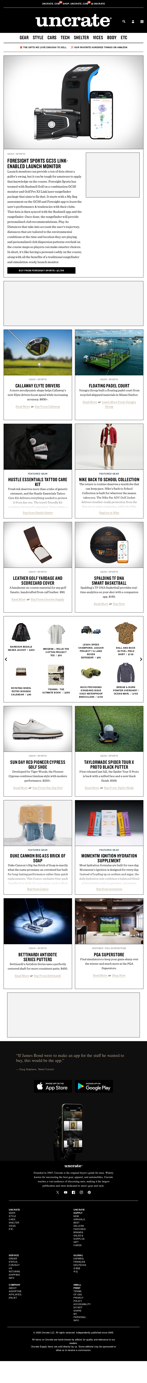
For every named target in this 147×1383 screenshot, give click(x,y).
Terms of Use (78, 1293)
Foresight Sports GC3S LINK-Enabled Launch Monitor (37, 163)
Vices (98, 37)
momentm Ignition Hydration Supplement (109, 858)
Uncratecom (51, 3)
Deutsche (80, 1264)
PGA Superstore (115, 948)
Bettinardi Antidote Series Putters (37, 956)
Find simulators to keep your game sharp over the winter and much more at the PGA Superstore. (109, 963)
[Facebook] (73, 1192)
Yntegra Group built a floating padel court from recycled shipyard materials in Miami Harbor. (109, 392)
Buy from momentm (109, 889)
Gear (24, 37)
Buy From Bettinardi (47, 975)
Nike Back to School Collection (109, 479)
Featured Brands (80, 1230)
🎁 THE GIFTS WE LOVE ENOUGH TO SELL (43, 47)
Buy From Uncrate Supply (47, 599)
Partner (97, 948)
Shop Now (118, 975)
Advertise (15, 1291)
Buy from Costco (38, 889)
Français (79, 1261)
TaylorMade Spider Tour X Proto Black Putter (109, 764)
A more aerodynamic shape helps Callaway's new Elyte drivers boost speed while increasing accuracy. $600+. (38, 394)
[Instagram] (81, 1192)
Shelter (81, 37)
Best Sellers (79, 1224)
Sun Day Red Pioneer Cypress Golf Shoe (37, 764)
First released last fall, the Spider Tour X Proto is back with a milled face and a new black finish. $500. (109, 776)
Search (123, 21)
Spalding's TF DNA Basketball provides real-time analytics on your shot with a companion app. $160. (109, 592)
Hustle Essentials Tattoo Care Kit (37, 481)
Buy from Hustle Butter (38, 512)
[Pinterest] (89, 1192)
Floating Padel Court (109, 386)
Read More (23, 406)
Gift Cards (78, 1243)
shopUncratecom (76, 3)
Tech (65, 37)
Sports (20, 153)
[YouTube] (66, 1192)
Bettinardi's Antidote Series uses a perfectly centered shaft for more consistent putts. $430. (38, 966)
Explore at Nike (109, 512)
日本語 (77, 1268)
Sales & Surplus (79, 1237)
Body (112, 37)
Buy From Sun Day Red (47, 788)
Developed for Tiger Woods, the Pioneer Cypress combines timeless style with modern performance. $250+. (38, 776)
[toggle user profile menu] (133, 22)
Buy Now (119, 604)
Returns (14, 1271)
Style (38, 37)
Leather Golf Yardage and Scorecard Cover (37, 580)
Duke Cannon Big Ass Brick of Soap (37, 858)
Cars (52, 37)
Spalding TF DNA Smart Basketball (109, 580)
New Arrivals (79, 1217)
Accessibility (82, 1304)
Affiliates (15, 1294)
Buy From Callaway (47, 406)
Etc (124, 37)
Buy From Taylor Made (119, 788)
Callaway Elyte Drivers (37, 386)
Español (79, 1258)
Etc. (11, 1228)
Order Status (13, 1260)
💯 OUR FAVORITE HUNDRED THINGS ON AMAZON (99, 47)
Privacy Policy (79, 1299)
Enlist (13, 1297)
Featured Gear (38, 473)
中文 (76, 1271)
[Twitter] (58, 1192)
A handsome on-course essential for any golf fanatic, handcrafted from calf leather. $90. (38, 590)
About (13, 1287)
